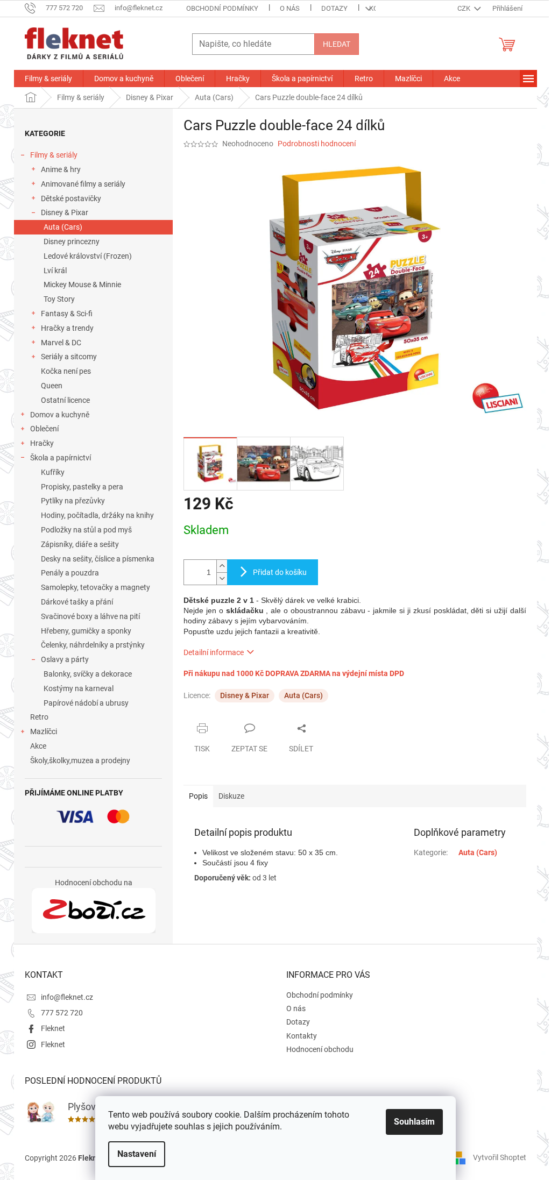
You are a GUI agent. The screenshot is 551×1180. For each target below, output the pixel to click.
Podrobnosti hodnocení (317, 143)
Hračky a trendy (67, 328)
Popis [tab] (198, 796)
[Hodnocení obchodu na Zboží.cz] (94, 910)
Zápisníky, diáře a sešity (80, 544)
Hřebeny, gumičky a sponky (86, 631)
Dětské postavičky (71, 198)
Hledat (336, 44)
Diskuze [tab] (231, 796)
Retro (39, 717)
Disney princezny (72, 241)
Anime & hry (61, 169)
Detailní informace (213, 652)
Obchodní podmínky (222, 8)
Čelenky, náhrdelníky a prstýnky (93, 645)
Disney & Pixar (64, 212)
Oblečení (44, 428)
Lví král (55, 270)
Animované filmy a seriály (83, 184)
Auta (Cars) (63, 227)
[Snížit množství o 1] (221, 578)
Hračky (42, 443)
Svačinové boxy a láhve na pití (90, 616)
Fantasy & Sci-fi (67, 313)
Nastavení (136, 1154)
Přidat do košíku (280, 572)
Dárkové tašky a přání (77, 602)
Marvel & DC (61, 342)
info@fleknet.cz (67, 997)
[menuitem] (48, 78)
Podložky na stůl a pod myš (86, 529)
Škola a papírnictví (60, 457)
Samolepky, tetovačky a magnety (95, 587)
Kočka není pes (66, 371)
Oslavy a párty (65, 659)
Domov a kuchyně (59, 414)
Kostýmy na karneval (79, 688)
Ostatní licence (65, 400)
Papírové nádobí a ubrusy (86, 703)
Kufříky (53, 472)
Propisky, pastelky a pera (82, 486)
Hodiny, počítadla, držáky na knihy (97, 515)
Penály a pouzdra (70, 572)
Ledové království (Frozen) (88, 256)
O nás (290, 8)
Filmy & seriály (53, 155)
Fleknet (53, 1028)
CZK (464, 8)
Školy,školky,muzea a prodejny (80, 760)
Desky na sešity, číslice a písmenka (97, 559)
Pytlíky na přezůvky (73, 500)
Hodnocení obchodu (320, 1049)
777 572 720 (62, 1012)
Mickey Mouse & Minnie (82, 284)
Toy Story (59, 299)
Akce (38, 746)
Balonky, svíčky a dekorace (88, 674)
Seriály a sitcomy (69, 356)
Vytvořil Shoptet (499, 1157)
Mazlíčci (43, 731)
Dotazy (334, 8)
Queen (51, 385)
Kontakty (301, 1036)
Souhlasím (414, 1122)
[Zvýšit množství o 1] (221, 566)
